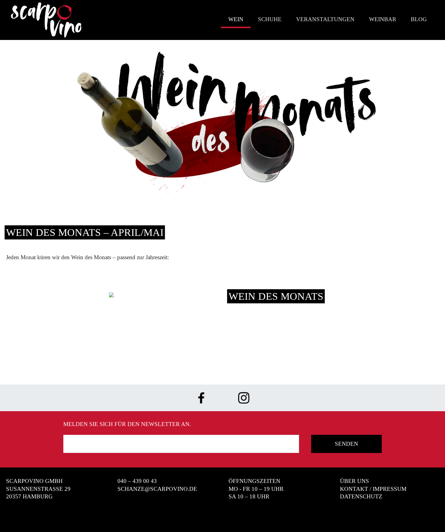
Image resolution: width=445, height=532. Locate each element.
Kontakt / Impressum (373, 489)
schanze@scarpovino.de (157, 489)
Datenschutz (361, 496)
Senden (346, 444)
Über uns (354, 481)
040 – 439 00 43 (137, 481)
